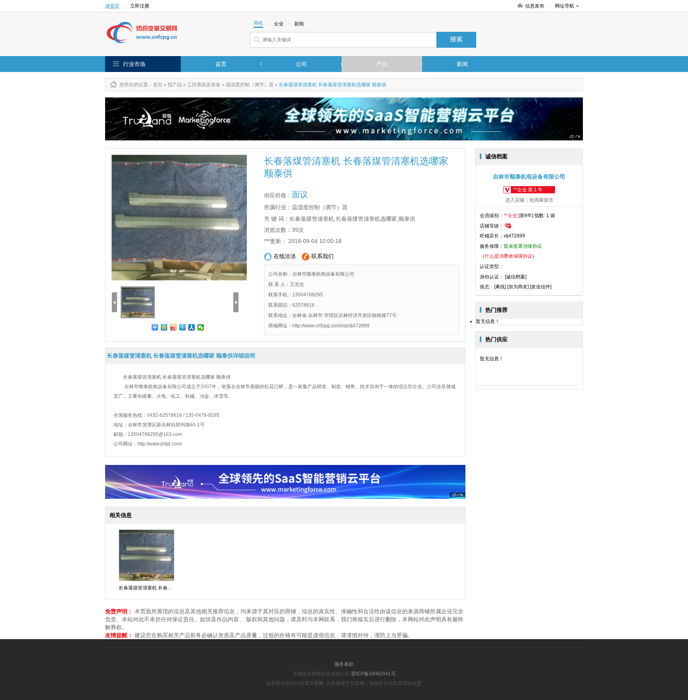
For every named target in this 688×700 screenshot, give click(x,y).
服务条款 (344, 664)
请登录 (112, 6)
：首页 (155, 85)
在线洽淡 (285, 256)
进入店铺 (514, 200)
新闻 (462, 64)
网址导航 (564, 6)
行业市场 (134, 64)
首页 (221, 64)
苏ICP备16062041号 (373, 674)
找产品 (175, 85)
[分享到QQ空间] (164, 327)
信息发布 (534, 6)
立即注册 (139, 6)
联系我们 (322, 256)
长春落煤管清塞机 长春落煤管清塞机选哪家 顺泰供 (172, 588)
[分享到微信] (200, 327)
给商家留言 (541, 200)
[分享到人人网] (191, 327)
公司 (301, 64)
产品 (381, 64)
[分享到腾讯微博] (182, 327)
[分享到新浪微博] (173, 327)
